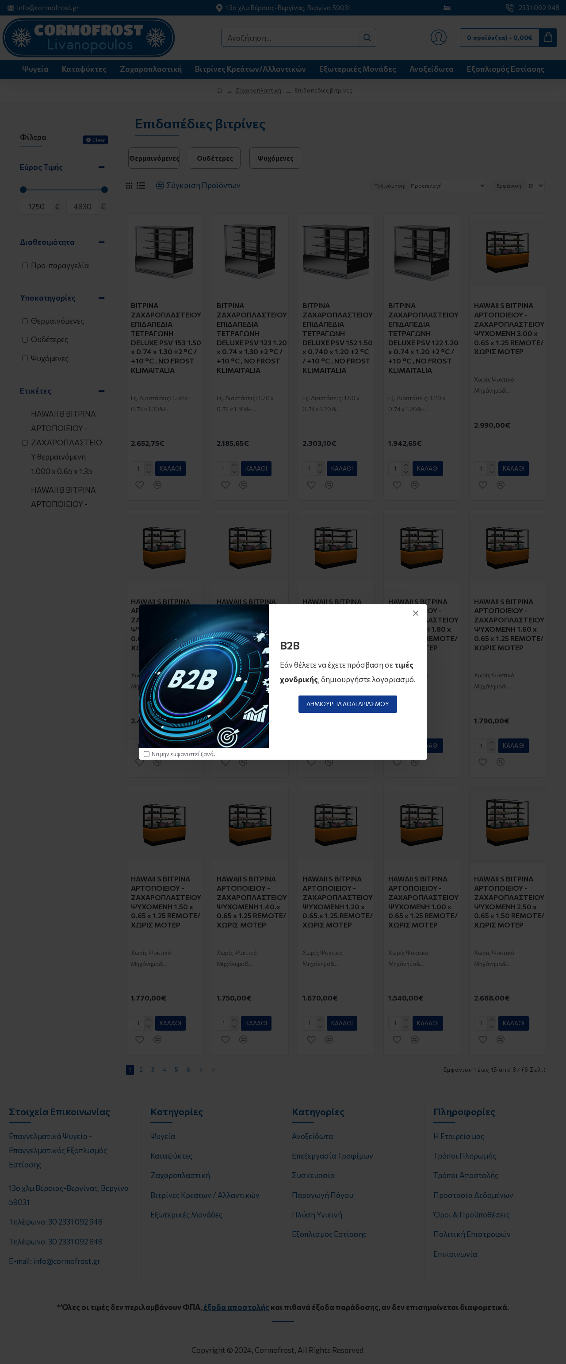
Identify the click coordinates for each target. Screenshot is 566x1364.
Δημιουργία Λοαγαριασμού (347, 703)
